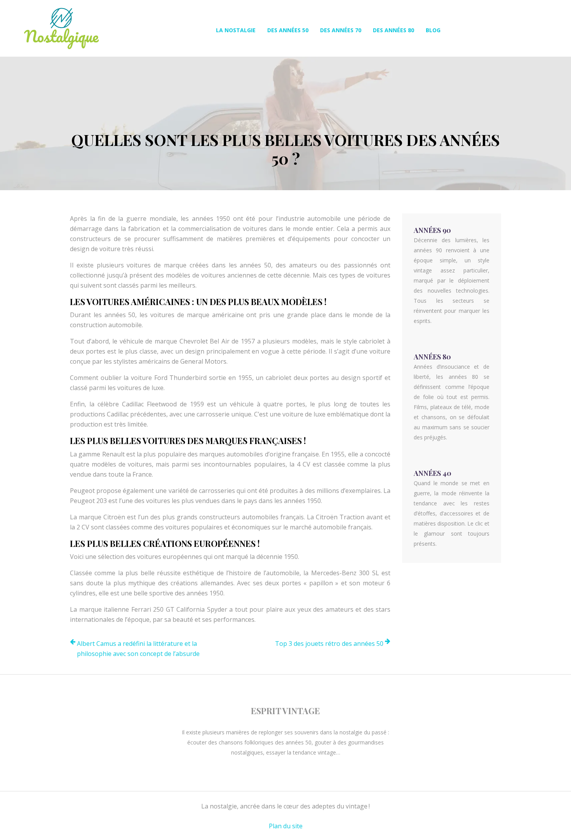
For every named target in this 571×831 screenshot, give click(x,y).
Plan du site (286, 826)
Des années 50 (287, 30)
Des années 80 (393, 30)
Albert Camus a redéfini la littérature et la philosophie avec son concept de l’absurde (138, 648)
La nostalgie (236, 30)
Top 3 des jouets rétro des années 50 (329, 643)
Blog (433, 30)
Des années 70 (340, 30)
